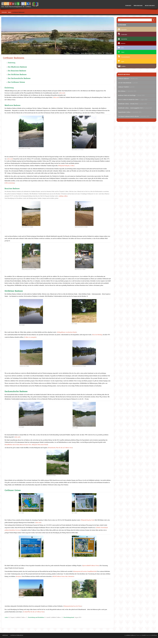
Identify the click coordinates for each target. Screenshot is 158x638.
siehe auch (62, 93)
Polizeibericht (51, 447)
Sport (122, 61)
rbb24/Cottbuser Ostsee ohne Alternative (63, 576)
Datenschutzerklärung (16, 635)
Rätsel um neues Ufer (25, 444)
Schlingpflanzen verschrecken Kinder (66, 332)
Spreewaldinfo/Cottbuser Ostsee (90, 565)
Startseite (128, 5)
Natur (9, 12)
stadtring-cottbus (63, 196)
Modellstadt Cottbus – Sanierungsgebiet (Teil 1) (130, 108)
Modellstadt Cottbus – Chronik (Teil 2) (128, 103)
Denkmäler (124, 34)
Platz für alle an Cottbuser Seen (64, 447)
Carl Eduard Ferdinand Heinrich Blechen (128, 116)
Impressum (5, 635)
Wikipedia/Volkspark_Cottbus (66, 165)
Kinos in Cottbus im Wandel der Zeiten (128, 99)
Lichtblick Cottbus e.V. (131, 635)
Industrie (123, 43)
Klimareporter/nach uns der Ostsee (73, 606)
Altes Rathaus (121, 91)
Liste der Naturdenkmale (124, 82)
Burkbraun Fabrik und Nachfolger (127, 95)
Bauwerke (124, 29)
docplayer (18, 576)
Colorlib (143, 635)
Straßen (123, 66)
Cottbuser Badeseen (123, 78)
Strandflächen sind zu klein (12, 444)
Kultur (122, 48)
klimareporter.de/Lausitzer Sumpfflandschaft (84, 571)
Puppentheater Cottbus (124, 112)
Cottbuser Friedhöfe (123, 87)
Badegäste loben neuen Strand (40, 444)
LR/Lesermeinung (9, 183)
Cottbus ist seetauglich (30, 337)
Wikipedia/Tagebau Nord (87, 520)
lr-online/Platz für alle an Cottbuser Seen (33, 612)
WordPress (154, 635)
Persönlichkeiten (125, 57)
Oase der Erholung (97, 334)
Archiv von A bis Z (150, 5)
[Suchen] (153, 20)
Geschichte (124, 39)
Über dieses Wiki (138, 5)
